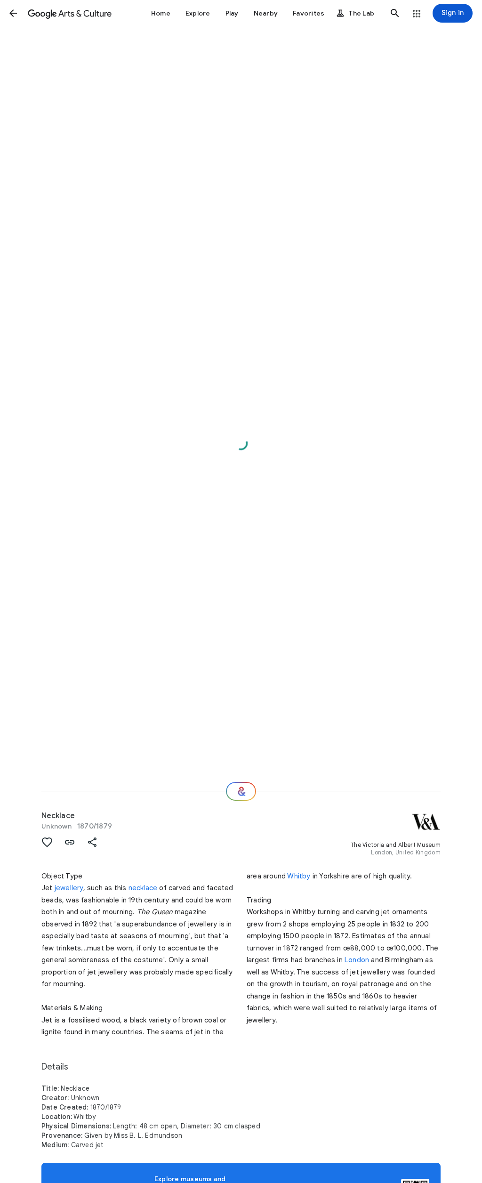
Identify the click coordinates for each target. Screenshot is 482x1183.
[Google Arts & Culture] (69, 13)
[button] (13, 13)
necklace (143, 888)
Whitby (298, 876)
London (357, 960)
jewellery (69, 888)
